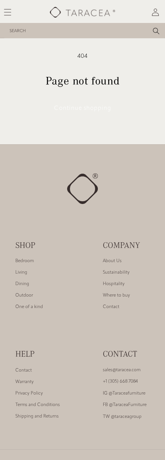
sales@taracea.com (121, 370)
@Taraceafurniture (124, 393)
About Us (112, 261)
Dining (22, 284)
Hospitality (114, 284)
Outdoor (24, 295)
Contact (111, 307)
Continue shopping (82, 108)
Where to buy (116, 295)
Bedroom (24, 261)
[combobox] (84, 30)
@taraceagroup (122, 416)
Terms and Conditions (37, 405)
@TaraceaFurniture (125, 405)
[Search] (156, 31)
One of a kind (29, 307)
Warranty (24, 382)
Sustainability (116, 272)
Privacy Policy (29, 393)
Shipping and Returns (37, 416)
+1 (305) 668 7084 (120, 381)
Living (21, 272)
